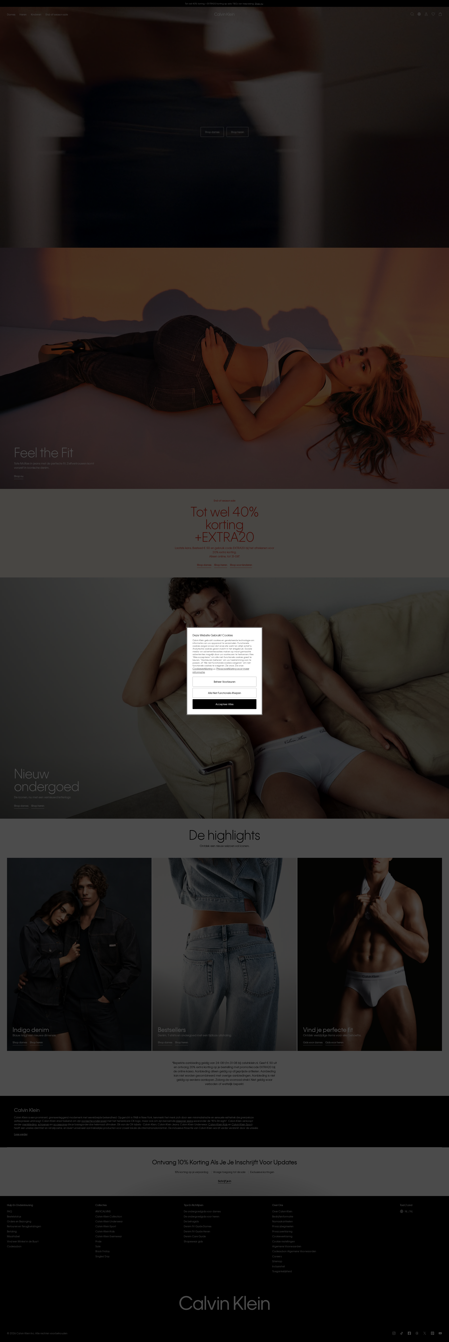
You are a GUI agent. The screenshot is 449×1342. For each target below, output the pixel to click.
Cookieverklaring (203, 668)
